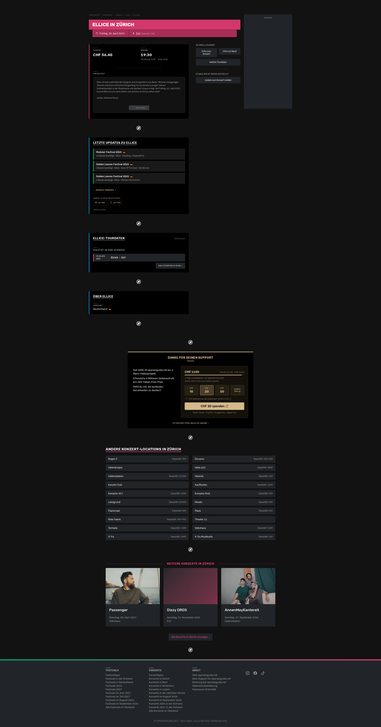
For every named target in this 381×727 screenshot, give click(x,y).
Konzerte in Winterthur (161, 685)
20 (207, 390)
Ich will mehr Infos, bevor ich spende (189, 423)
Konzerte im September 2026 (165, 700)
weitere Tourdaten (218, 62)
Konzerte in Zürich (159, 678)
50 (222, 390)
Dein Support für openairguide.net (211, 678)
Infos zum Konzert (206, 52)
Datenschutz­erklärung (204, 685)
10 (191, 390)
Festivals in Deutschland (119, 682)
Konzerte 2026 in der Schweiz (165, 703)
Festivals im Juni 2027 (118, 693)
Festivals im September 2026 (122, 703)
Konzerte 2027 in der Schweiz (165, 707)
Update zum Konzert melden (218, 80)
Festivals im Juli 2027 (118, 696)
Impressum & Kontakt (204, 689)
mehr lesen (140, 108)
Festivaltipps (113, 675)
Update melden (99, 209)
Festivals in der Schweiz (119, 678)
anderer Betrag (237, 390)
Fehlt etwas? (179, 238)
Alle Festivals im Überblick (120, 707)
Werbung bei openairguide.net (209, 682)
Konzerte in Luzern (159, 689)
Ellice (136, 15)
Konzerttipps (156, 675)
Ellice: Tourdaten (109, 238)
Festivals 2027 (114, 689)
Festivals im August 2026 (120, 700)
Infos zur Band (229, 51)
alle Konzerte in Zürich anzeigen (189, 637)
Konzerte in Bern (158, 682)
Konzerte (107, 15)
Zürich (119, 15)
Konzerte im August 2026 (163, 696)
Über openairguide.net (204, 675)
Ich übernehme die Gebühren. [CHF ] (209, 399)
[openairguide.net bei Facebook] (255, 673)
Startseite (94, 15)
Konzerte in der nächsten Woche (167, 693)
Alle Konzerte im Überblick (163, 710)
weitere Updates (105, 189)
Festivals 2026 (114, 685)
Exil (128, 15)
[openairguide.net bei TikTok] (263, 673)
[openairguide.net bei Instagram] (248, 673)
